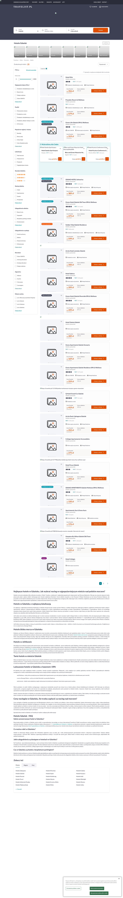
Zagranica (18, 272)
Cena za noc (17, 75)
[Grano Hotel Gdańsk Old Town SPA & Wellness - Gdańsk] (52, 210)
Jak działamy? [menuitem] (57, 2)
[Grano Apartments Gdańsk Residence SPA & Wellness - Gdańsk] (52, 375)
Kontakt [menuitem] (104, 2)
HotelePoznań (20, 776)
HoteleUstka (80, 785)
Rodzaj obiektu (19, 186)
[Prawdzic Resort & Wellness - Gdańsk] (52, 107)
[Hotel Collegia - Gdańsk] (52, 567)
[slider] (19, 79)
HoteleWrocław (51, 771)
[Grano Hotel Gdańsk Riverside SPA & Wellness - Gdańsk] (52, 304)
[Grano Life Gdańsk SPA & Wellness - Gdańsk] (52, 130)
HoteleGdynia (50, 779)
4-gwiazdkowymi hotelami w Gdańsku (62, 724)
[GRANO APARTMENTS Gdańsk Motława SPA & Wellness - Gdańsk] (52, 495)
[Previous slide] (42, 85)
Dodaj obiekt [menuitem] (97, 2)
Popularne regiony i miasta (23, 129)
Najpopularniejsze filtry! (22, 85)
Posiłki (17, 107)
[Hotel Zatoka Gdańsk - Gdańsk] (52, 330)
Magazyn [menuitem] (49, 2)
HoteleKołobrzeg (51, 776)
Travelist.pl (16, 60)
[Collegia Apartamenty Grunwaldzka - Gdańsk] (52, 446)
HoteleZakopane (21, 771)
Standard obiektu (20, 171)
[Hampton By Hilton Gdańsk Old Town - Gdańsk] (52, 544)
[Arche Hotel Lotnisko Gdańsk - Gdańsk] (52, 258)
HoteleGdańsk (20, 773)
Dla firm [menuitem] (41, 2)
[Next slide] (61, 85)
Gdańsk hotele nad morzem (80, 635)
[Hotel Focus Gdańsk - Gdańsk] (52, 473)
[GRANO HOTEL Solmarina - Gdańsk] (52, 187)
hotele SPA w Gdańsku (31, 649)
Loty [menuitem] (63, 2)
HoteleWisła (50, 785)
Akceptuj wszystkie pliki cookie (99, 893)
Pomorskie (26, 60)
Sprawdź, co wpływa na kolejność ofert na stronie (97, 72)
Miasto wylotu (19, 294)
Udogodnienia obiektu (21, 208)
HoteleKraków (80, 771)
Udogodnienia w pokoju (22, 230)
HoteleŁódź (79, 776)
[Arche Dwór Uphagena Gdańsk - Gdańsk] (52, 424)
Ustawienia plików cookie (73, 888)
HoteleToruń (19, 779)
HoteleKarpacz (80, 773)
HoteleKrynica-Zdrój (52, 782)
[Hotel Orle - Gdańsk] (52, 85)
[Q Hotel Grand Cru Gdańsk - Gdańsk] (52, 401)
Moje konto (104, 6)
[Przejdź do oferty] (60, 159)
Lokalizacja (18, 152)
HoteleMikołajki (81, 779)
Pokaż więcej (18, 101)
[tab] (48, 94)
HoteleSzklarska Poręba (23, 782)
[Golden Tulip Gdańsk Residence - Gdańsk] (52, 232)
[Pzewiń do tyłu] (107, 43)
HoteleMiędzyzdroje (22, 785)
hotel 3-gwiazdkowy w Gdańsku (36, 726)
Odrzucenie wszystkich (97, 888)
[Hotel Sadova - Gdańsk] (52, 281)
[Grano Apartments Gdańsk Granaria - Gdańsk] (52, 352)
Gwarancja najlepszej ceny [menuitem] (21, 2)
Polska (21, 60)
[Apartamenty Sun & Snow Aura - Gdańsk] (52, 518)
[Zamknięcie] (119, 878)
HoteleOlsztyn (80, 782)
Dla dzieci (18, 253)
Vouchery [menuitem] (34, 2)
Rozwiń (19, 789)
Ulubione (94, 6)
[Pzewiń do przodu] (104, 43)
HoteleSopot (50, 773)
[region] (52, 85)
